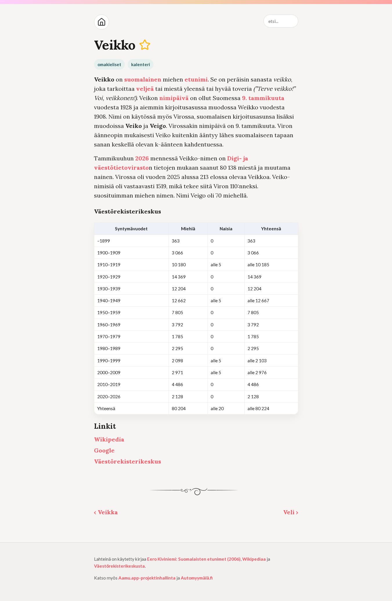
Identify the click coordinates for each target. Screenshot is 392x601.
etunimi (196, 79)
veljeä (145, 88)
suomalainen (142, 79)
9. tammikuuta (263, 98)
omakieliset (109, 64)
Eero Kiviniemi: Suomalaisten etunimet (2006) (194, 559)
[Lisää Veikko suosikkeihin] (145, 45)
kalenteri (140, 64)
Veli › (290, 512)
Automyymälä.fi (197, 577)
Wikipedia (109, 439)
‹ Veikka (106, 512)
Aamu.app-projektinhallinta (147, 577)
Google (104, 450)
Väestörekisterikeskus (127, 461)
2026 (142, 158)
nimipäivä (174, 98)
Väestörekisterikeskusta (119, 566)
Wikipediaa (254, 559)
